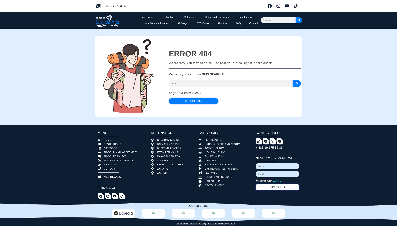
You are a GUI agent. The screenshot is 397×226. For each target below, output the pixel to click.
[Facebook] (269, 6)
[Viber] (273, 141)
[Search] (299, 20)
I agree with (269, 180)
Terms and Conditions (187, 223)
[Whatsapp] (259, 141)
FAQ (237, 23)
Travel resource (246, 17)
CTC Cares (202, 23)
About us (221, 23)
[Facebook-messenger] (266, 141)
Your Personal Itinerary (156, 23)
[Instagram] (278, 6)
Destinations (167, 17)
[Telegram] (280, 141)
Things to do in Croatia (216, 17)
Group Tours (145, 17)
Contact (253, 23)
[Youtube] (287, 6)
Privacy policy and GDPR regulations (217, 223)
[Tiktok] (295, 6)
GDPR (276, 180)
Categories (189, 17)
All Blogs (181, 23)
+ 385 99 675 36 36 (269, 147)
